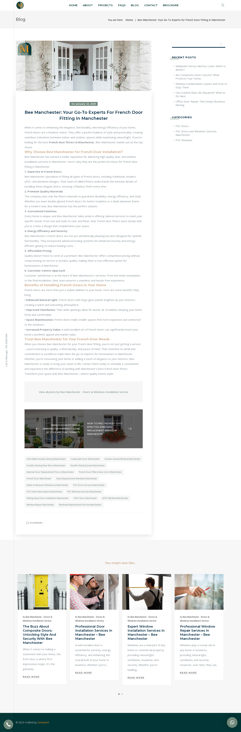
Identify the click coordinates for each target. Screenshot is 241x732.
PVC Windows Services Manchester (84, 491)
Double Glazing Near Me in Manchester (46, 465)
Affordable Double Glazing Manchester (46, 458)
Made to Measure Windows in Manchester (47, 485)
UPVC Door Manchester (85, 498)
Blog (135, 5)
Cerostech (43, 722)
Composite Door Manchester (85, 458)
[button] (232, 722)
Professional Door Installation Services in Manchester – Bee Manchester (93, 633)
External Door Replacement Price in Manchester (50, 472)
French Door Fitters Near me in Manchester (100, 472)
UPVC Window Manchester (115, 498)
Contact (151, 5)
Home (73, 5)
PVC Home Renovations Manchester (44, 491)
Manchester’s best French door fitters (104, 369)
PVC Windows (184, 140)
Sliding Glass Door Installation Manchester (48, 498)
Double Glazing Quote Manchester (87, 465)
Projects (105, 5)
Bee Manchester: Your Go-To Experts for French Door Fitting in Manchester (181, 20)
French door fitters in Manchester (71, 142)
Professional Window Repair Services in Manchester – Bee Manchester (197, 633)
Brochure (171, 5)
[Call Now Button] (8, 724)
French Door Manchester (39, 478)
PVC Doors (182, 126)
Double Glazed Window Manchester (122, 458)
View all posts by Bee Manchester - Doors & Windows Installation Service (83, 392)
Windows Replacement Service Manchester (80, 504)
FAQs (122, 5)
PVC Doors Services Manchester (89, 485)
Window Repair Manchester (40, 504)
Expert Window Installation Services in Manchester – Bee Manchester (146, 633)
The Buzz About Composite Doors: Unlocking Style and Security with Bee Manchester (39, 635)
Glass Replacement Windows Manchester (76, 478)
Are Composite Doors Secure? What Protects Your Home (197, 76)
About (88, 5)
